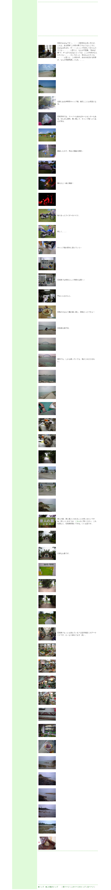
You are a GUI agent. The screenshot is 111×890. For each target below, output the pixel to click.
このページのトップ (78, 887)
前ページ (66, 887)
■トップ (41, 887)
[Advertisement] (24, 34)
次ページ (90, 887)
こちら (77, 521)
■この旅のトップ (52, 887)
